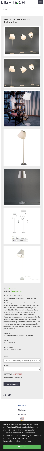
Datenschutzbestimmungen (14, 441)
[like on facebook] (9, 395)
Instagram (22, 410)
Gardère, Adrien (16, 291)
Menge (6, 365)
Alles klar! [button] (22, 447)
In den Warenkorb (11, 384)
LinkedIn (23, 415)
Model (6, 357)
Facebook (22, 405)
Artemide (12, 289)
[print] (5, 395)
